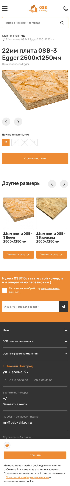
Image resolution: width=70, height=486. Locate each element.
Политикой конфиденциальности (27, 477)
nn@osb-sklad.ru (17, 422)
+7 (5, 398)
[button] (6, 122)
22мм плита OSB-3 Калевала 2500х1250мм (50, 237)
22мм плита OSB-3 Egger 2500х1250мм (30, 39)
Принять (35, 455)
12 (33, 142)
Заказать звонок (15, 404)
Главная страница (13, 35)
